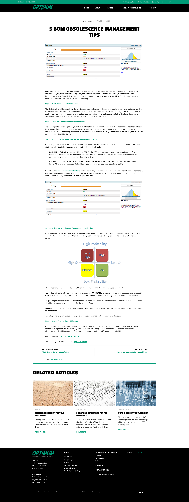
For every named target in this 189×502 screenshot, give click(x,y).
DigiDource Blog (80, 341)
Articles (98, 455)
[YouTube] (140, 493)
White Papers (100, 458)
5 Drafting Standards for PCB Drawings (91, 414)
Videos (98, 461)
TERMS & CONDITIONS (104, 474)
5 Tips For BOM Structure (69, 336)
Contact (99, 465)
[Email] (142, 493)
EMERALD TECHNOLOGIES (26, 2)
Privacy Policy (102, 470)
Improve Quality (87, 21)
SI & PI (66, 462)
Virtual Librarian (70, 468)
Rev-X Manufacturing (72, 471)
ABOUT (67, 452)
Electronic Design (70, 465)
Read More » (40, 432)
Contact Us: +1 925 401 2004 (161, 2)
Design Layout (69, 460)
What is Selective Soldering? (133, 413)
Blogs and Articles (56, 359)
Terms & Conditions (53, 492)
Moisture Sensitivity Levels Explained (49, 414)
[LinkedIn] (137, 493)
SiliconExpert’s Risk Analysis (68, 170)
